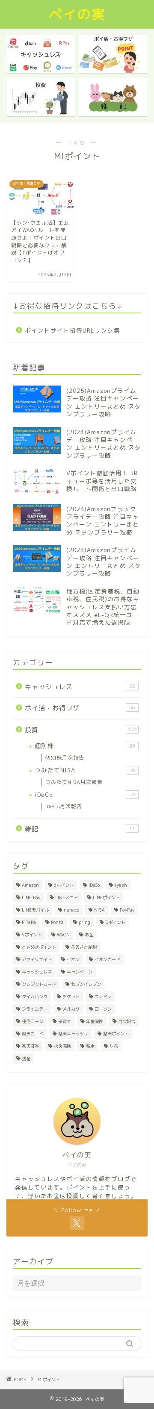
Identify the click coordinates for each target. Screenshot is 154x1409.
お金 (89, 935)
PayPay (127, 910)
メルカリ (71, 1009)
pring (84, 922)
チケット (71, 997)
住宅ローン (32, 1021)
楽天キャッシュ (73, 1034)
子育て (64, 1021)
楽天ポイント (116, 1034)
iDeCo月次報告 (63, 806)
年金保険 (94, 1021)
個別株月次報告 (64, 757)
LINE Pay (31, 897)
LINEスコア (66, 897)
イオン (73, 959)
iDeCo (85, 794)
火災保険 (62, 1046)
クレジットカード (39, 984)
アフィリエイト (37, 959)
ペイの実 (77, 14)
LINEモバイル (35, 910)
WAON (63, 935)
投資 (81, 729)
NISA (99, 910)
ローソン (103, 1009)
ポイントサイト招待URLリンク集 (72, 330)
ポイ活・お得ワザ (80, 708)
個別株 (85, 746)
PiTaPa (29, 922)
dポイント (64, 885)
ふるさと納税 (84, 947)
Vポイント (32, 935)
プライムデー (34, 1009)
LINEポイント (106, 897)
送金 (26, 1058)
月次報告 (126, 1021)
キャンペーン (79, 972)
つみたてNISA (85, 770)
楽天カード (32, 1034)
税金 (90, 1046)
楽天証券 (30, 1046)
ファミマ (103, 997)
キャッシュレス (80, 686)
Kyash (121, 885)
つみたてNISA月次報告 (74, 782)
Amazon (30, 885)
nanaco (71, 910)
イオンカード (107, 959)
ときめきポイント (39, 947)
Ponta (57, 922)
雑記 (80, 828)
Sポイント (115, 922)
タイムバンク (34, 997)
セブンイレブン (86, 984)
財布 (114, 1046)
